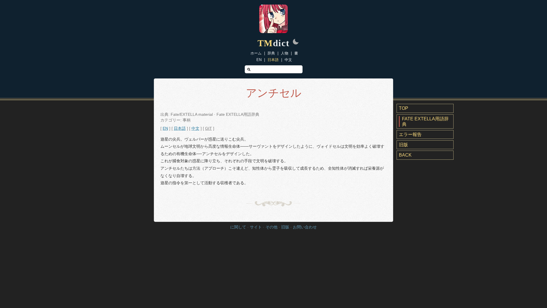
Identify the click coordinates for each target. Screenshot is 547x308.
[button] (295, 42)
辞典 (271, 53)
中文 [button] (195, 128)
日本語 (273, 60)
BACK (405, 155)
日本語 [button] (180, 128)
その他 (271, 227)
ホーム (256, 53)
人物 (284, 53)
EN (259, 60)
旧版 (403, 144)
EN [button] (165, 128)
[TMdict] (273, 31)
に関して (238, 227)
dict (274, 43)
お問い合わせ (305, 227)
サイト (256, 227)
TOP (403, 108)
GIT (208, 128)
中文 (288, 60)
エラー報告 (410, 134)
